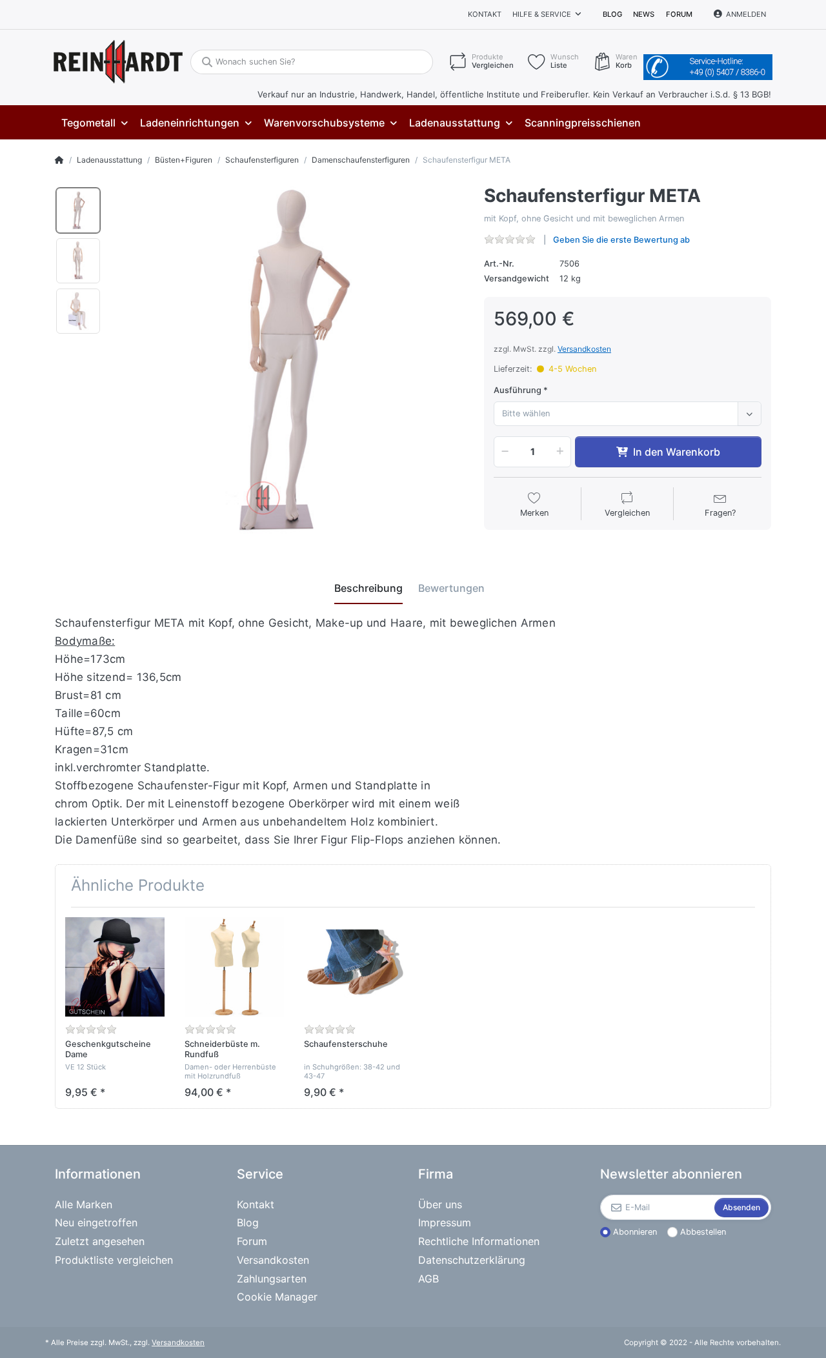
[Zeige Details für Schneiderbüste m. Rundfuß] (234, 967)
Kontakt (484, 14)
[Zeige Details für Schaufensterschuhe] (353, 967)
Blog (612, 14)
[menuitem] (94, 123)
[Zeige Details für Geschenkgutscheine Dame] (115, 967)
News (643, 14)
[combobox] (627, 413)
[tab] (368, 588)
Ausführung (517, 390)
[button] (502, 451)
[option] (78, 210)
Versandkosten (584, 349)
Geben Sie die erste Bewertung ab (621, 240)
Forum (679, 14)
